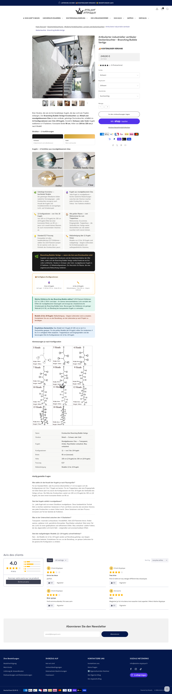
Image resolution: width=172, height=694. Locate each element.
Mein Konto (8, 667)
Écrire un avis (23, 582)
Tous (50, 560)
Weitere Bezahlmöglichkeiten (119, 127)
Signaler (60, 583)
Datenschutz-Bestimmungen (56, 671)
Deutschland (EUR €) (11, 690)
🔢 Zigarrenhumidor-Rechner (98, 671)
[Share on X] (117, 145)
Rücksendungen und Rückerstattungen (18, 675)
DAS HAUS (118, 18)
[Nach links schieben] (39, 103)
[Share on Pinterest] (121, 145)
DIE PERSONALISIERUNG (75, 18)
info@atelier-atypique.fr (139, 663)
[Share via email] (125, 145)
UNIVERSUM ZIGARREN (52, 18)
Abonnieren (114, 634)
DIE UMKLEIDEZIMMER (99, 18)
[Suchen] (167, 9)
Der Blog (143, 18)
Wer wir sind (50, 663)
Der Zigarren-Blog (94, 675)
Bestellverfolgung (10, 663)
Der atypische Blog (94, 679)
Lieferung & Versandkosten (14, 671)
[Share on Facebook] (113, 145)
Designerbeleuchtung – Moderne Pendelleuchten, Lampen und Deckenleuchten (75, 27)
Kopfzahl (102, 80)
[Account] (157, 9)
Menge (101, 103)
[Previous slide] (36, 67)
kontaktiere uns (93, 663)
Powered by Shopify (146, 690)
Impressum (50, 675)
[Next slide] (90, 67)
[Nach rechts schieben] (87, 103)
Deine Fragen (92, 667)
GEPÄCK (130, 18)
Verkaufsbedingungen (54, 667)
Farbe (101, 70)
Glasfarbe (102, 91)
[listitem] (86, 3)
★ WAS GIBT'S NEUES (31, 18)
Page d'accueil (41, 27)
